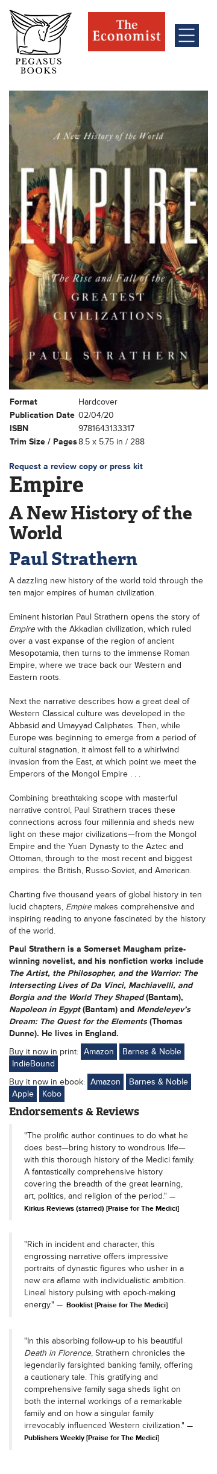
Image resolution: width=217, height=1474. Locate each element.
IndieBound (33, 1064)
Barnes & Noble (151, 1051)
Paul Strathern (73, 559)
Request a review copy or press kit (76, 466)
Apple (23, 1094)
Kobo (51, 1094)
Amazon (99, 1051)
